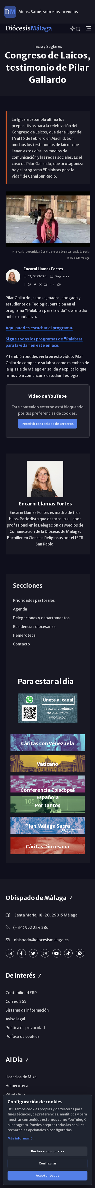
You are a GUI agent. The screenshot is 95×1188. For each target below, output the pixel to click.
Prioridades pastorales (34, 600)
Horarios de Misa (21, 1076)
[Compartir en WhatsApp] (30, 284)
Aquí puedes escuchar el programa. (39, 327)
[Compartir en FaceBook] (36, 284)
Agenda (20, 609)
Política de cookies (22, 1036)
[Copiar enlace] (60, 284)
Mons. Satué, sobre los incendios (48, 11)
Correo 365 (16, 1001)
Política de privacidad (25, 1027)
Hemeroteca (24, 635)
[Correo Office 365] (10, 953)
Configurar (48, 1163)
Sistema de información (27, 1010)
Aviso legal (15, 1018)
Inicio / (39, 46)
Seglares (54, 46)
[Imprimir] (53, 284)
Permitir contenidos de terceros (48, 424)
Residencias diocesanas (34, 626)
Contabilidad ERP (21, 992)
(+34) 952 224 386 (30, 927)
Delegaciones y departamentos (41, 617)
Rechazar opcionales (47, 1151)
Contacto (21, 644)
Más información (21, 1138)
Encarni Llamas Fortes (43, 269)
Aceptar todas (47, 1175)
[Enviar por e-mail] (46, 284)
